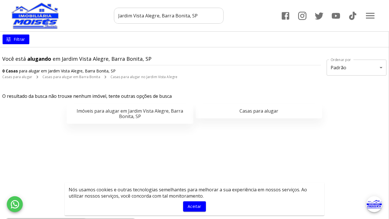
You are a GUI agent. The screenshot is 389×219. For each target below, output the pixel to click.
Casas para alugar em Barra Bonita (71, 76)
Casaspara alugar (258, 111)
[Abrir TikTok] (353, 16)
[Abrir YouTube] (336, 16)
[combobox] (169, 16)
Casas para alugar (17, 76)
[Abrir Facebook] (285, 16)
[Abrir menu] (370, 16)
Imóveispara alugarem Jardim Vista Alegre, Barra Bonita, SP (130, 113)
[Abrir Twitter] (319, 16)
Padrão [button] (338, 67)
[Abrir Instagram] (302, 16)
